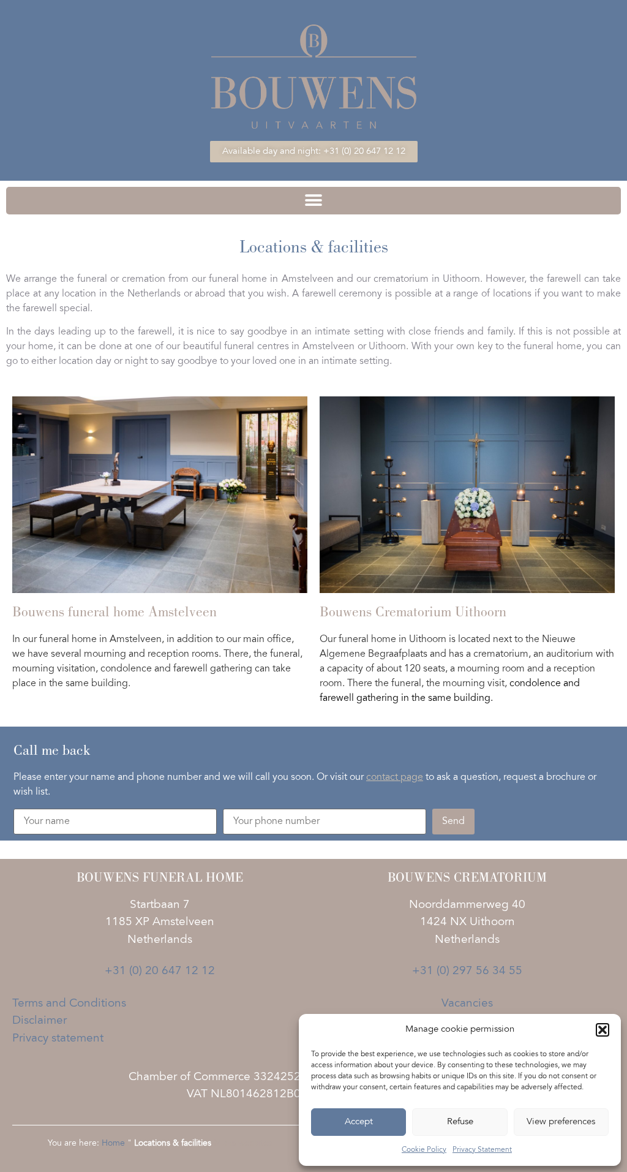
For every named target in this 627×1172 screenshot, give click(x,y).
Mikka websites (243, 1144)
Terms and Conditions (69, 1004)
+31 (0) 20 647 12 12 (160, 971)
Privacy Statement (482, 1150)
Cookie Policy (424, 1150)
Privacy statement (57, 1039)
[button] (602, 1030)
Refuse (460, 1122)
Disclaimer (39, 1021)
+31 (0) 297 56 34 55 (467, 971)
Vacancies (467, 1004)
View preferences (561, 1122)
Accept (359, 1122)
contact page (394, 777)
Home (113, 1144)
